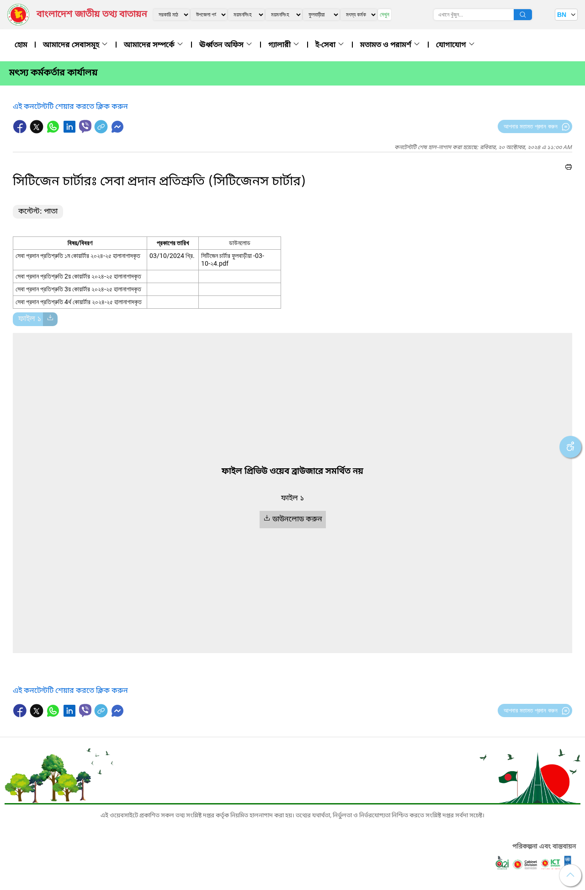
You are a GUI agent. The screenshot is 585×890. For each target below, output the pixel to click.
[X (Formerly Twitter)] (37, 131)
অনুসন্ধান (523, 14)
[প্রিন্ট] (568, 168)
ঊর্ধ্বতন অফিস (222, 45)
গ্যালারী (280, 45)
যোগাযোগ (452, 45)
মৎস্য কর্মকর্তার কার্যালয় (53, 73)
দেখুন (384, 14)
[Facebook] (21, 131)
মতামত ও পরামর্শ (386, 45)
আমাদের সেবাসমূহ (72, 45)
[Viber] (85, 126)
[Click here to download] (50, 319)
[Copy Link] (102, 131)
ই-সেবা (326, 45)
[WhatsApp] (54, 131)
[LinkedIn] (70, 131)
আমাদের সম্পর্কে (150, 45)
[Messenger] (117, 131)
